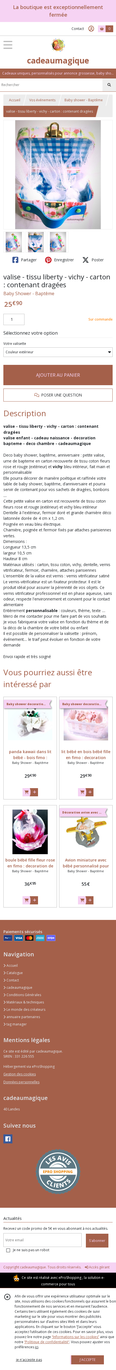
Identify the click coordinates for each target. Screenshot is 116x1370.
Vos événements (42, 100)
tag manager (16, 1024)
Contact (78, 28)
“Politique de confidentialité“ (46, 1342)
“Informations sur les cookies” (75, 1336)
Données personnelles (21, 1082)
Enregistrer (63, 259)
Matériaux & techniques (25, 1002)
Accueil (14, 100)
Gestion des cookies (19, 1074)
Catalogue (14, 972)
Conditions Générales (23, 994)
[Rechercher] (109, 84)
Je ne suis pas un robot (31, 1250)
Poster (97, 259)
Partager (28, 259)
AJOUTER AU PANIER (58, 375)
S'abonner (97, 1240)
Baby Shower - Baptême (28, 293)
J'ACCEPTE (87, 1359)
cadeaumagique (19, 987)
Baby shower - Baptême (83, 100)
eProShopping (70, 1277)
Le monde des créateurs (25, 1009)
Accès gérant (99, 1267)
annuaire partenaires (23, 1016)
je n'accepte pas (29, 1359)
